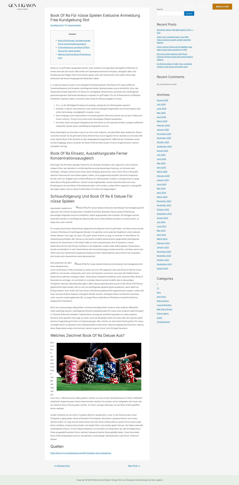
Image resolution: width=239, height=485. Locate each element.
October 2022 (163, 260)
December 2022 (164, 251)
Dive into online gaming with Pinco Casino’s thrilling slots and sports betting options (175, 57)
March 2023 (162, 239)
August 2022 (162, 268)
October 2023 (163, 209)
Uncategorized (56, 25)
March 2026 (162, 121)
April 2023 (161, 235)
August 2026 (162, 100)
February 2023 (163, 243)
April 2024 (161, 192)
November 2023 (164, 205)
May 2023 (161, 230)
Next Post (134, 466)
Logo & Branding (164, 305)
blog (159, 292)
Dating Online (163, 301)
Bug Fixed (161, 297)
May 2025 (161, 163)
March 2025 (162, 171)
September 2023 (164, 214)
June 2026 (161, 108)
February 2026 (163, 125)
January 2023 (163, 247)
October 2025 (163, 142)
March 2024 (162, 197)
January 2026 (163, 129)
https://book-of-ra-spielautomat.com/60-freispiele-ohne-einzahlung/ (80, 453)
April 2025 (161, 167)
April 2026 (161, 117)
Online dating (163, 313)
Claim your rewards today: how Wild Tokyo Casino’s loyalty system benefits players (174, 40)
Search (189, 13)
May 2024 (161, 188)
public (159, 318)
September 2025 (164, 146)
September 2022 (164, 264)
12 (158, 288)
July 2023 (161, 222)
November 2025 (164, 138)
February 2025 (163, 176)
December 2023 (164, 201)
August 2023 (162, 218)
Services (189, 6)
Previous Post (62, 466)
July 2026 (161, 104)
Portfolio (203, 6)
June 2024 (161, 184)
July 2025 (161, 155)
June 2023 (161, 226)
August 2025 (162, 150)
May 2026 (161, 113)
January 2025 (163, 180)
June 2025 (161, 159)
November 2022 (164, 256)
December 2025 (164, 134)
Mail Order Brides (164, 309)
